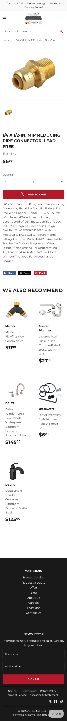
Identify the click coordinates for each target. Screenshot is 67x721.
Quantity (9, 174)
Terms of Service (16, 695)
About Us (33, 597)
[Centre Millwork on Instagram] (61, 701)
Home (6, 40)
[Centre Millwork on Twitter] (50, 701)
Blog (33, 592)
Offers (34, 587)
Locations (33, 607)
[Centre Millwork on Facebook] (55, 701)
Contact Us (33, 612)
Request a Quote (33, 582)
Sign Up (33, 679)
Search (12, 691)
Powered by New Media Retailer (32, 714)
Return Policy (48, 691)
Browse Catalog (33, 577)
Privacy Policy (28, 691)
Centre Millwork (36, 711)
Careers (33, 602)
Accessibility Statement (44, 695)
